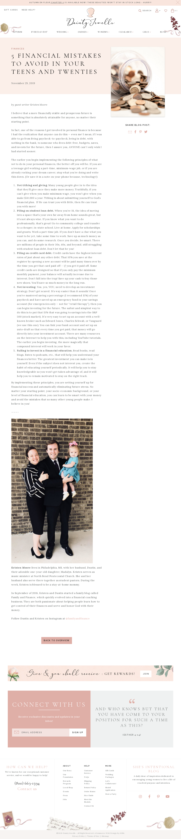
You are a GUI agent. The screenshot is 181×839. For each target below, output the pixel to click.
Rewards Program (67, 782)
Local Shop (68, 787)
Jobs (65, 799)
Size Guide (88, 795)
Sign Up (77, 732)
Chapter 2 (57, 3)
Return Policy (90, 787)
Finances (17, 49)
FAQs (86, 777)
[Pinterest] (140, 132)
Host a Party (110, 794)
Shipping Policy (88, 782)
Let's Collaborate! (110, 782)
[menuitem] (17, 32)
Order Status (89, 791)
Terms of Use (93, 836)
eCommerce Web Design (106, 833)
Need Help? (28, 10)
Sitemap (105, 836)
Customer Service (88, 771)
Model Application (110, 788)
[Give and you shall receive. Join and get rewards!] (90, 673)
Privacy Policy (78, 836)
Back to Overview (57, 640)
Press (65, 795)
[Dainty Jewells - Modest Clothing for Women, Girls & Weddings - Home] (90, 18)
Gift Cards (11, 10)
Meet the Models (88, 800)
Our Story (67, 770)
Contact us (27, 788)
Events (66, 791)
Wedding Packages (109, 775)
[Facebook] (135, 132)
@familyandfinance (78, 618)
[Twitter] (145, 132)
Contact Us (89, 806)
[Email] (130, 132)
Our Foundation (68, 775)
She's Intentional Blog (154, 769)
